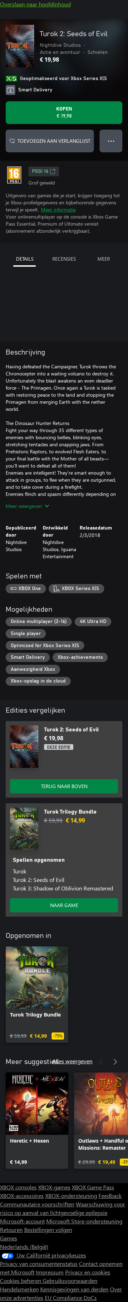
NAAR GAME (64, 905)
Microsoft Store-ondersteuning (84, 1221)
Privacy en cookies (87, 1272)
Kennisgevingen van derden (74, 1289)
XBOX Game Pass (93, 1187)
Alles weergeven (72, 1061)
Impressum (50, 1272)
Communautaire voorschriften (37, 1204)
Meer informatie (58, 209)
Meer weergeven (24, 506)
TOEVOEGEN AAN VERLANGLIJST (53, 140)
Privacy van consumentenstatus (39, 1263)
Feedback (110, 1195)
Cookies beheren (21, 1280)
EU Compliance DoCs (71, 1297)
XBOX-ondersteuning (71, 1195)
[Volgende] (115, 1062)
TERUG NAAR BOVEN (64, 786)
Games (8, 1238)
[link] (37, 994)
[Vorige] (101, 1062)
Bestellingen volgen (48, 1229)
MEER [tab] (103, 258)
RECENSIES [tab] (64, 258)
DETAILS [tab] (24, 258)
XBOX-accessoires (22, 1195)
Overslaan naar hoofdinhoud (35, 4)
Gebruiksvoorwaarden (70, 1280)
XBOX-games (54, 1187)
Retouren (11, 1229)
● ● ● (111, 141)
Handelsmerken (19, 1289)
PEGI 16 (40, 171)
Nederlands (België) (24, 1246)
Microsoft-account (22, 1221)
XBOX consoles (18, 1187)
